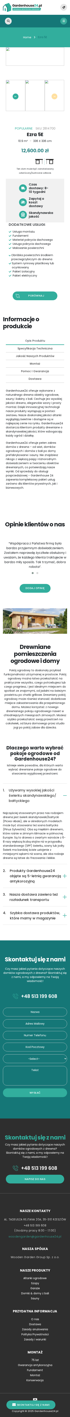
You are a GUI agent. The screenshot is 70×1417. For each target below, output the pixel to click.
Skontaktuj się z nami (33, 1405)
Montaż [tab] (35, 364)
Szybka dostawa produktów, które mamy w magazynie (31, 915)
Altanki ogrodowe (35, 1278)
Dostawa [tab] (35, 379)
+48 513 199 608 (38, 996)
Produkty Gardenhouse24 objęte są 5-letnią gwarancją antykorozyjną (32, 876)
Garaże (35, 1288)
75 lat (35, 1360)
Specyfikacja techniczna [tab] (35, 348)
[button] (32, 573)
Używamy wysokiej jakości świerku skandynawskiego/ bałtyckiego (29, 795)
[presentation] (15, 96)
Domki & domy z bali (35, 1293)
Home (27, 37)
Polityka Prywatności (35, 1334)
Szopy (35, 1283)
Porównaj (36, 296)
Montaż (35, 1375)
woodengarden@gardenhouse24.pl (35, 1236)
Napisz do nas (35, 1179)
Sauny (35, 1298)
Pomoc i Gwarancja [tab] (35, 371)
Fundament (35, 1370)
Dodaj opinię (35, 588)
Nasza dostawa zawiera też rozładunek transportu (30, 897)
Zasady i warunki (35, 1339)
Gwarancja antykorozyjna (35, 1365)
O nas (35, 1319)
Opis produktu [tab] (35, 341)
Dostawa (35, 1324)
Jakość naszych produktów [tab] (35, 356)
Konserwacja (35, 1380)
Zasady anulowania (35, 1329)
